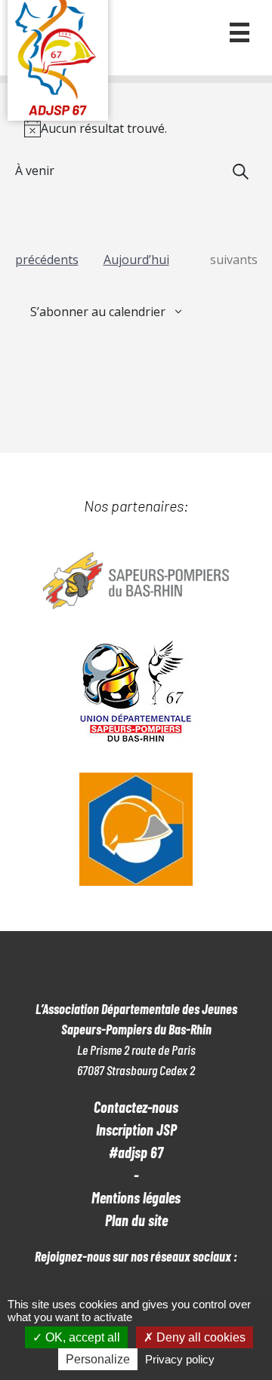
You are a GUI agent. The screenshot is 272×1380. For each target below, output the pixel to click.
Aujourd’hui (136, 259)
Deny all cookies (199, 1337)
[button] (239, 32)
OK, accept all (81, 1337)
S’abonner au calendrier (97, 311)
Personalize (98, 1359)
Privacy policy (180, 1359)
